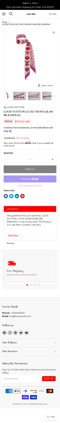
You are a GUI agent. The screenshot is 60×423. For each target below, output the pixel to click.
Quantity (8, 153)
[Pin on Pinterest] (22, 196)
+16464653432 (18, 313)
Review (10, 243)
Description (12, 209)
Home (4, 22)
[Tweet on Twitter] (11, 196)
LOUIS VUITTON (15, 107)
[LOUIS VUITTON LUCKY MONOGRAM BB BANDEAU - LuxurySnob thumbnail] (8, 96)
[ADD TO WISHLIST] (54, 33)
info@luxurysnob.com (20, 316)
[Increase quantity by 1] (52, 159)
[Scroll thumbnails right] (53, 96)
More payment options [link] (30, 185)
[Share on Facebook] (6, 196)
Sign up (48, 378)
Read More (13, 235)
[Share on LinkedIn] (17, 196)
